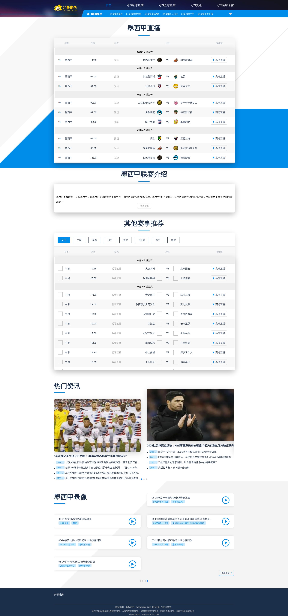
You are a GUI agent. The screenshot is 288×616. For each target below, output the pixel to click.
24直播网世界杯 (133, 13)
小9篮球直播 (167, 5)
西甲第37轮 (177, 501)
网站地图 (119, 606)
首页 (109, 5)
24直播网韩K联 (152, 13)
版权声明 (130, 606)
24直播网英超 (116, 13)
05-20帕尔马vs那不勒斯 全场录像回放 (172, 540)
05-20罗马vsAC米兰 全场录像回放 (76, 561)
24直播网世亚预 (205, 13)
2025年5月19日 (160, 501)
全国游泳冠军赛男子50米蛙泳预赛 (188, 522)
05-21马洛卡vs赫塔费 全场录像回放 (171, 497)
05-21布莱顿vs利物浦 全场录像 (75, 519)
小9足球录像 (225, 5)
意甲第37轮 (84, 544)
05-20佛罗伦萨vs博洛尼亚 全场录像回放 (79, 540)
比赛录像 (64, 522)
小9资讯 (196, 5)
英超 (75, 522)
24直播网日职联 (170, 13)
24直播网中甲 (187, 13)
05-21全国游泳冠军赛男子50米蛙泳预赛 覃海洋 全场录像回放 (182, 519)
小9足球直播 (135, 5)
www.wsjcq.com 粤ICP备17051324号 (153, 606)
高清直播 (220, 60)
